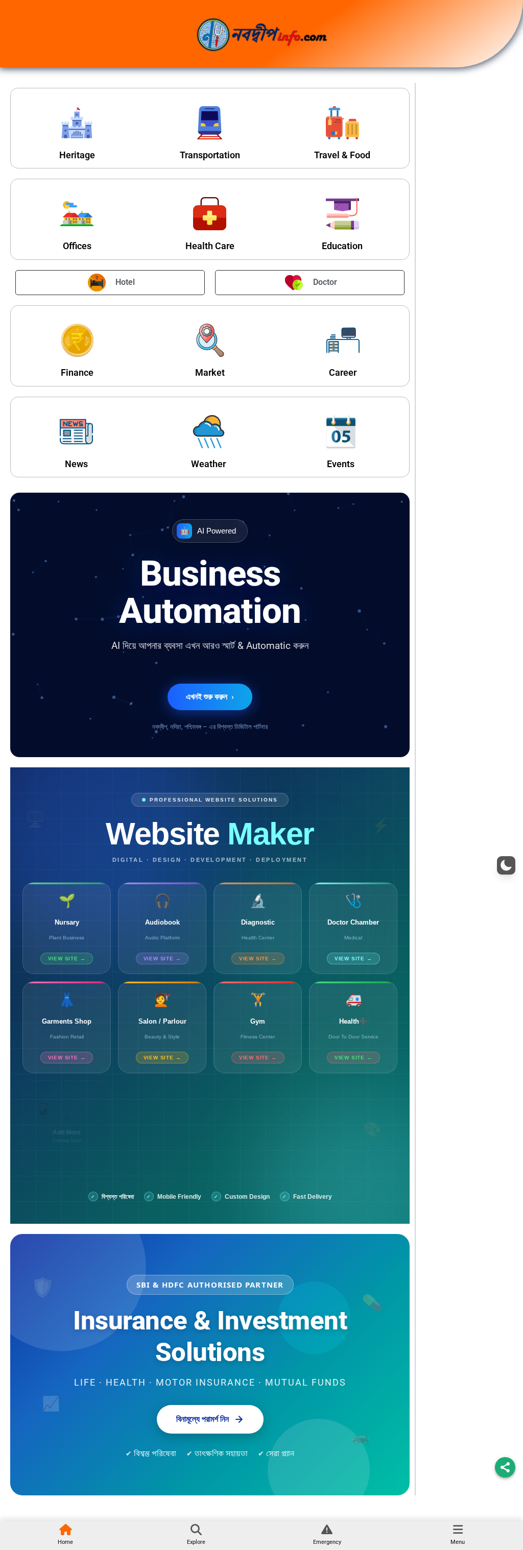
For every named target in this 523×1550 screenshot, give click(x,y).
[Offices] (76, 213)
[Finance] (77, 340)
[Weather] (208, 431)
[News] (76, 431)
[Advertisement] (467, 246)
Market (210, 372)
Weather (208, 463)
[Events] (341, 431)
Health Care (209, 245)
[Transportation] (209, 122)
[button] (506, 865)
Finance (77, 372)
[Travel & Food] (342, 122)
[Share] (505, 1467)
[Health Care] (209, 213)
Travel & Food (342, 155)
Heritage (77, 155)
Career (342, 372)
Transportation (210, 155)
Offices (77, 245)
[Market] (210, 340)
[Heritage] (76, 122)
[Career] (343, 340)
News (76, 463)
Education (342, 245)
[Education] (342, 213)
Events (340, 463)
